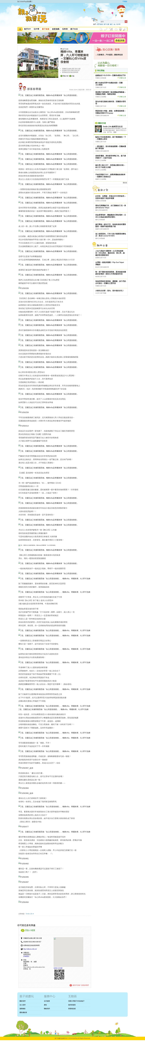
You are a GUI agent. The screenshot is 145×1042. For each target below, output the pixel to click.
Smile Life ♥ (30, 914)
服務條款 (22, 1008)
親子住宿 (65, 49)
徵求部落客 (72, 1005)
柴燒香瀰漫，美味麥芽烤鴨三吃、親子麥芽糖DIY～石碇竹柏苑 (110, 157)
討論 (72, 76)
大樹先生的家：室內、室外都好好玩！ (109, 291)
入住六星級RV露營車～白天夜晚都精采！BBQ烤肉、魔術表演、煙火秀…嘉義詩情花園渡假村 (110, 253)
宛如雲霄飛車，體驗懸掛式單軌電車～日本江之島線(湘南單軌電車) (110, 216)
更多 (115, 132)
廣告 (45, 1005)
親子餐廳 (103, 293)
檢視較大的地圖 (58, 968)
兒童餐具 (100, 55)
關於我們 (22, 1001)
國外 (96, 210)
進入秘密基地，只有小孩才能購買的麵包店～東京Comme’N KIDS (110, 235)
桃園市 (97, 179)
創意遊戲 (55, 29)
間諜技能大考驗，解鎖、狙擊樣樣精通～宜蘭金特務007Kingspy (110, 112)
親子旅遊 (100, 24)
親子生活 (74, 29)
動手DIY (27, 29)
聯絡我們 (47, 1008)
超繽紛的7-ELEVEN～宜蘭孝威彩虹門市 (110, 75)
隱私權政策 (23, 1012)
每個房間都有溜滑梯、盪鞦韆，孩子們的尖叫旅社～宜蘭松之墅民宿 (110, 282)
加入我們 (22, 1005)
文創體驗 (103, 97)
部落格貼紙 (72, 1008)
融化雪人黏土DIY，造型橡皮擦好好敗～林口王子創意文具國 (110, 166)
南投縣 (97, 276)
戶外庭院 (109, 55)
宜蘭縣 (97, 78)
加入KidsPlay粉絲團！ (25, 1)
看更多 (125, 183)
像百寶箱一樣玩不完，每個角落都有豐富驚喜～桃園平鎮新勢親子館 (110, 225)
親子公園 (106, 24)
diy (114, 24)
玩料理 (65, 29)
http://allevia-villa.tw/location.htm (34, 967)
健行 (111, 24)
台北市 (97, 293)
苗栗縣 (97, 201)
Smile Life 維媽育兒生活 (113, 127)
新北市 (97, 160)
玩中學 (118, 24)
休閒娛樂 (103, 78)
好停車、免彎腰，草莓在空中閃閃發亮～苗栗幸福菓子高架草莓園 (110, 197)
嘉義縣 (97, 257)
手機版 (124, 1)
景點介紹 (65, 76)
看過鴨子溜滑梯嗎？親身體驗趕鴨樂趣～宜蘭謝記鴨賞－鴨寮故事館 (110, 93)
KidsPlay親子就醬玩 (34, 15)
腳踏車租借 (118, 55)
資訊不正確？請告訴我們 (80, 985)
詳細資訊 (26, 956)
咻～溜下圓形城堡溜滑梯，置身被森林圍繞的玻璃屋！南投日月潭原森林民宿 (110, 273)
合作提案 (47, 1001)
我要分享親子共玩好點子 (76, 1001)
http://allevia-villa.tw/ (30, 949)
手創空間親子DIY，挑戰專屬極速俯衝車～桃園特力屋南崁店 (110, 176)
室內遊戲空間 (105, 115)
